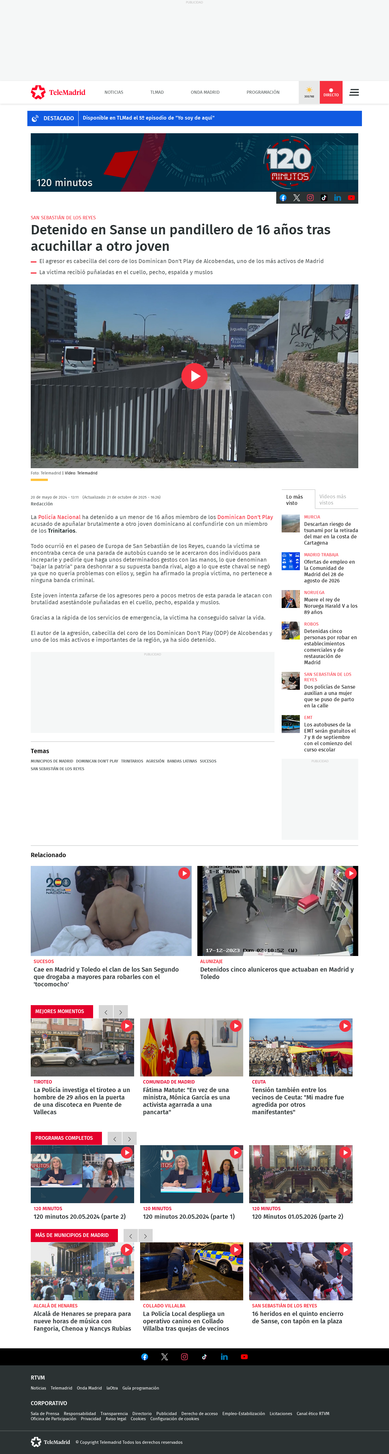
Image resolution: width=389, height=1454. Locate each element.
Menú (354, 92)
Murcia (312, 517)
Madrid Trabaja (321, 555)
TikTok (324, 197)
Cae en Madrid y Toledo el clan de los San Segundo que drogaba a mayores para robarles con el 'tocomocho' (111, 911)
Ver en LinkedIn (224, 1357)
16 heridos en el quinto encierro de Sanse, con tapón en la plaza (301, 1271)
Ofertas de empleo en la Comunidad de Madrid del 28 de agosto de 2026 (291, 561)
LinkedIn (338, 198)
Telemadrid (61, 1388)
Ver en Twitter (164, 1358)
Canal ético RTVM (313, 1414)
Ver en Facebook (144, 1358)
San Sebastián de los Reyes (63, 217)
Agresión (155, 761)
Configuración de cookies (174, 1419)
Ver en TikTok (204, 1358)
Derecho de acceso (199, 1414)
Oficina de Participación (53, 1419)
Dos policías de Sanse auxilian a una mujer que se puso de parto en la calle (291, 681)
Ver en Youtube (244, 1357)
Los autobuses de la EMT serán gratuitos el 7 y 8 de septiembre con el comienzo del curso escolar (291, 724)
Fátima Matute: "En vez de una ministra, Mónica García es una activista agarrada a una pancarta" (191, 1047)
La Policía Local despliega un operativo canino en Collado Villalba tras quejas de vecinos (191, 1271)
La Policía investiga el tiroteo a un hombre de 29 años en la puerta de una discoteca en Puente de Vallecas (82, 1047)
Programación (263, 92)
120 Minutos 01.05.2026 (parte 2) (301, 1174)
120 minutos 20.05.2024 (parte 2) (82, 1174)
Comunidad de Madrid (169, 1082)
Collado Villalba (164, 1305)
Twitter (297, 197)
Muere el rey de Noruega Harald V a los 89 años (291, 599)
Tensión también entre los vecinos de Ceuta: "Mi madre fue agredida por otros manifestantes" (301, 1047)
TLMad (157, 92)
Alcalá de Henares (56, 1305)
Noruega (314, 592)
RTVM (38, 1378)
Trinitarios (132, 761)
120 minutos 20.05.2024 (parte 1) (191, 1174)
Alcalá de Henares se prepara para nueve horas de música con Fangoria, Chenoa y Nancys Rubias (82, 1271)
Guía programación (140, 1388)
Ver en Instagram (184, 1357)
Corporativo (49, 1403)
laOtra (112, 1388)
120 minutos (48, 1208)
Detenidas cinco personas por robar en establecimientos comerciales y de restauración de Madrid (291, 630)
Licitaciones (281, 1414)
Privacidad (91, 1419)
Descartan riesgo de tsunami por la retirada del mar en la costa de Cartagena (291, 523)
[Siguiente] (121, 1011)
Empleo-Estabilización (243, 1414)
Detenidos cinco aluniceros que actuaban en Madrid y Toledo (277, 911)
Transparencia (114, 1414)
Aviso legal (116, 1419)
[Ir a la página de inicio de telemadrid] (58, 92)
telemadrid (50, 1442)
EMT (308, 717)
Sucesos (208, 761)
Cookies (138, 1419)
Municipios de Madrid (52, 761)
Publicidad (166, 1414)
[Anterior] (106, 1011)
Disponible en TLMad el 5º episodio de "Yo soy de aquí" (149, 118)
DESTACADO (59, 118)
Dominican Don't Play (245, 517)
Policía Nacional (59, 517)
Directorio (142, 1414)
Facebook (283, 197)
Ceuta (259, 1082)
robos (311, 624)
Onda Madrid (205, 92)
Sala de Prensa (45, 1414)
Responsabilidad (80, 1414)
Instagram (310, 198)
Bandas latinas (182, 761)
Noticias (114, 92)
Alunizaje (211, 961)
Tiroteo (43, 1082)
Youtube (351, 198)
